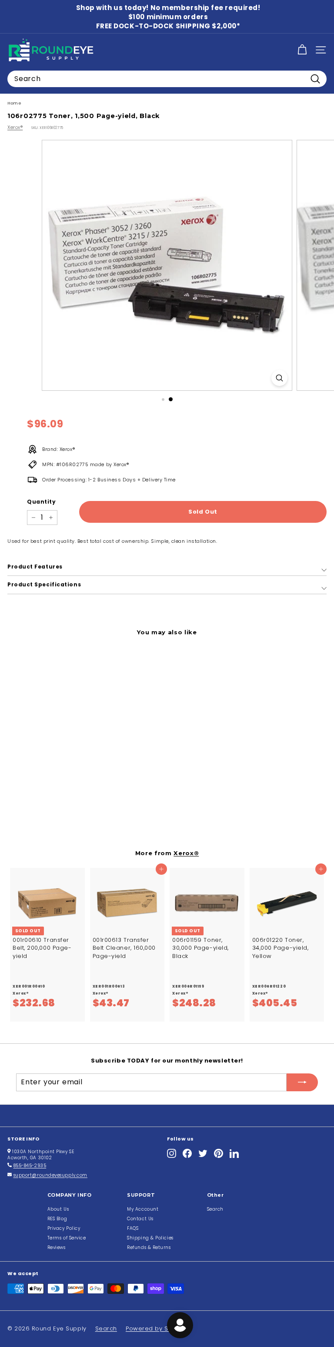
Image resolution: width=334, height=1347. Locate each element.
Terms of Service (66, 1238)
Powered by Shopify (156, 1328)
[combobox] (167, 79)
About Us (58, 1209)
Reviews (56, 1247)
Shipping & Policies (150, 1238)
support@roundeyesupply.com (50, 1175)
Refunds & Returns (148, 1247)
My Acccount (142, 1209)
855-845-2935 (30, 1165)
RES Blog (57, 1218)
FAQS (132, 1228)
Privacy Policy (63, 1228)
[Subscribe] (302, 1082)
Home (14, 103)
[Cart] (302, 50)
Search (215, 1209)
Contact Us (140, 1218)
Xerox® (15, 127)
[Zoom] (279, 378)
